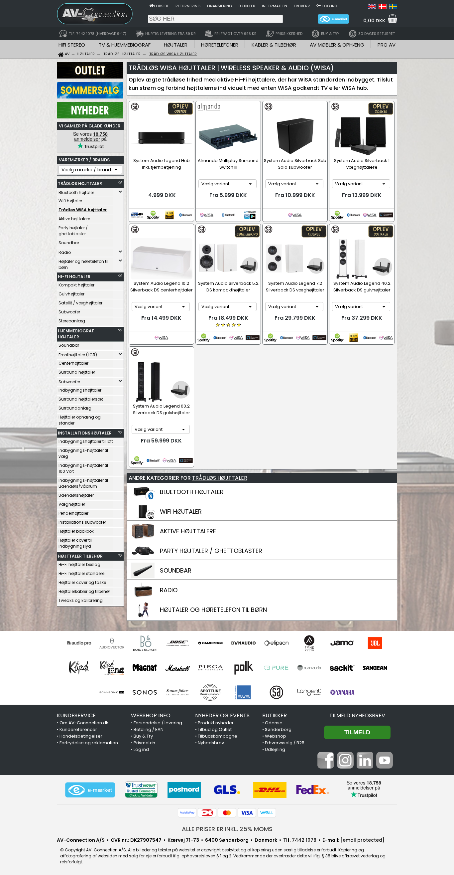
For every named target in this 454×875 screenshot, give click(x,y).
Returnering (187, 6)
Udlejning (275, 749)
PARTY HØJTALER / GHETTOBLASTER (211, 551)
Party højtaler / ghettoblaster (73, 231)
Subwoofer (69, 312)
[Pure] (276, 667)
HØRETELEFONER (219, 44)
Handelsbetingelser (80, 736)
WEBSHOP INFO (150, 715)
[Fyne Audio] (309, 643)
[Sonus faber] (177, 692)
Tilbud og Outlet (215, 729)
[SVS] (243, 692)
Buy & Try (143, 736)
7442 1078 (304, 840)
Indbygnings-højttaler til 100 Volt (83, 468)
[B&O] (144, 643)
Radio (64, 252)
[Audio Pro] (78, 643)
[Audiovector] (111, 643)
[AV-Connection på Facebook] (325, 767)
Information (274, 6)
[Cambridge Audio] (210, 643)
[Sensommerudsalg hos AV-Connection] (90, 96)
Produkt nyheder (216, 723)
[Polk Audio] (243, 667)
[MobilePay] (187, 813)
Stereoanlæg (71, 321)
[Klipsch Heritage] (111, 667)
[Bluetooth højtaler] (143, 498)
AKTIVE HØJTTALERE (188, 531)
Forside (161, 6)
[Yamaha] (342, 692)
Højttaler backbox (76, 531)
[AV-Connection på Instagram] (345, 767)
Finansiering (219, 6)
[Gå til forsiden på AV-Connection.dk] (152, 5)
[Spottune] (210, 692)
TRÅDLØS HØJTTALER (80, 183)
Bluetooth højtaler (76, 192)
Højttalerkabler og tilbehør (84, 591)
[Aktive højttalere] (143, 537)
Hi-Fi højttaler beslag (79, 564)
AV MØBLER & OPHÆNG (337, 44)
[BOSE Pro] (177, 643)
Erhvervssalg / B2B (284, 743)
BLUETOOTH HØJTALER (192, 492)
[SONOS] (144, 692)
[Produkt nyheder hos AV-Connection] (90, 116)
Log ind (329, 6)
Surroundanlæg (74, 408)
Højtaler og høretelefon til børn (83, 264)
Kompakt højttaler (76, 285)
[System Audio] (276, 692)
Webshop (275, 736)
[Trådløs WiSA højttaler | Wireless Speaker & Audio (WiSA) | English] (372, 7)
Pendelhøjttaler (73, 513)
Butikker (247, 6)
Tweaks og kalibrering (80, 600)
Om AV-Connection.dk (83, 723)
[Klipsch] (78, 667)
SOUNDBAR (175, 570)
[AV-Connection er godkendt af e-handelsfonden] (90, 790)
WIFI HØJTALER (181, 511)
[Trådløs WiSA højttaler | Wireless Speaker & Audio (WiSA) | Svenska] (393, 7)
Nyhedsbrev (211, 743)
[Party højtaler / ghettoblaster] (143, 557)
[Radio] (143, 596)
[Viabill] (267, 813)
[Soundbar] (143, 576)
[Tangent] (309, 692)
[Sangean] (375, 667)
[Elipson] (276, 643)
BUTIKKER (274, 715)
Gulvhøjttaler (71, 294)
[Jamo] (342, 643)
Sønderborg (278, 729)
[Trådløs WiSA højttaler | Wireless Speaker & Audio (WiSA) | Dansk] (383, 7)
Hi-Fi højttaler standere (81, 573)
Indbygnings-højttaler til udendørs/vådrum (83, 483)
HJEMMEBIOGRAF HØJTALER (76, 334)
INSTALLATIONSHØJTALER (85, 433)
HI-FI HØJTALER (74, 276)
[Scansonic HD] (111, 692)
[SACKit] (342, 667)
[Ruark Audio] (309, 667)
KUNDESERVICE (76, 715)
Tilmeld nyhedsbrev (357, 715)
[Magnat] (144, 667)
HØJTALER (175, 44)
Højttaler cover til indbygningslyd (75, 543)
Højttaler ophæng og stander (79, 420)
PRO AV (387, 44)
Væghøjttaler (71, 504)
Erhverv (302, 6)
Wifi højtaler (70, 201)
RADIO (168, 590)
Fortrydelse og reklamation (88, 743)
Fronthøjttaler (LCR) (77, 355)
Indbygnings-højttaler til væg (83, 453)
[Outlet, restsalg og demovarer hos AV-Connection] (90, 77)
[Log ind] (318, 5)
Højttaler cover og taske (82, 582)
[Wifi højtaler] (143, 517)
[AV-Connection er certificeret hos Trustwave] (141, 790)
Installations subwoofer (82, 522)
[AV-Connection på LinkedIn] (365, 767)
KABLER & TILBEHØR (274, 44)
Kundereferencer (78, 729)
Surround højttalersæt (80, 399)
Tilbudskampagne (217, 736)
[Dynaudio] (243, 643)
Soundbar (68, 243)
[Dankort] (207, 813)
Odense (274, 723)
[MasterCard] (227, 813)
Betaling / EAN (149, 729)
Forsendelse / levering (158, 723)
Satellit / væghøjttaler (80, 303)
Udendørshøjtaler (76, 495)
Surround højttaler (76, 372)
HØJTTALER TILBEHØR (80, 556)
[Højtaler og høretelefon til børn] (143, 615)
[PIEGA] (210, 667)
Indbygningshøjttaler (79, 390)
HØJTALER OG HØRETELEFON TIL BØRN (213, 610)
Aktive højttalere (74, 219)
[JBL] (375, 643)
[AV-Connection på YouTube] (384, 767)
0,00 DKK (374, 20)
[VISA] (247, 813)
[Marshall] (177, 667)
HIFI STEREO (71, 44)
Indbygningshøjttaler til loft (85, 441)
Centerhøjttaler (73, 363)
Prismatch (144, 743)
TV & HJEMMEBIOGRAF (125, 44)
